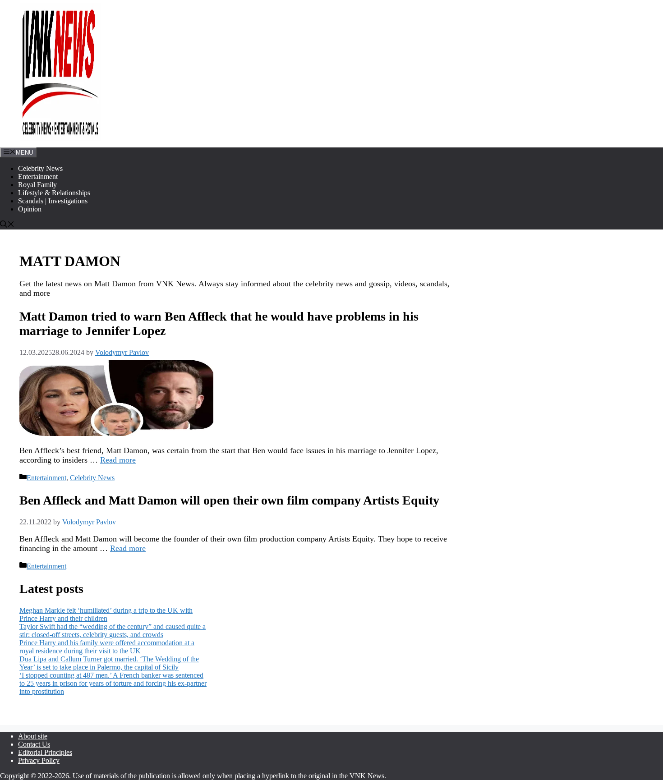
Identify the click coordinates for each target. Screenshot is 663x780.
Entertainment (38, 176)
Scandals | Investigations (52, 201)
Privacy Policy (39, 760)
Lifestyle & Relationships (54, 193)
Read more (118, 459)
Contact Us (34, 744)
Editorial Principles (45, 752)
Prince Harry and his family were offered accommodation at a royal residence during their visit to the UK (106, 647)
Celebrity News (40, 168)
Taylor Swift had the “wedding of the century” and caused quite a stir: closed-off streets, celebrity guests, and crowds (112, 630)
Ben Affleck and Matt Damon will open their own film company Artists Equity (229, 500)
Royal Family (37, 184)
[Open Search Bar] (7, 225)
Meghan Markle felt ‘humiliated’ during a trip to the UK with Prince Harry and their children (106, 614)
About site (32, 736)
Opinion (29, 209)
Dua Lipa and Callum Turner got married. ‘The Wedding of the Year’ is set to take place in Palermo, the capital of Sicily (109, 663)
